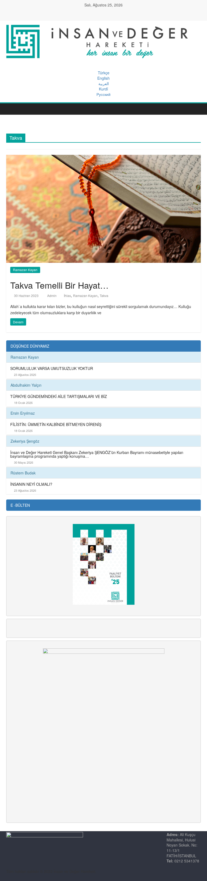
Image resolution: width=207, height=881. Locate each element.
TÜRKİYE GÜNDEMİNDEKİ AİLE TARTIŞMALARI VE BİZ (58, 396)
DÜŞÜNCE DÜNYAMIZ (30, 346)
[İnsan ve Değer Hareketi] (11, 109)
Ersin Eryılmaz (23, 413)
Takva (104, 295)
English (103, 78)
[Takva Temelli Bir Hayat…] (103, 208)
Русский (103, 94)
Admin (52, 295)
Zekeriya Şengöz (25, 441)
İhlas (67, 295)
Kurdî (103, 89)
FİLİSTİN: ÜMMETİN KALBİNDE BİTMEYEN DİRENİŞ (55, 424)
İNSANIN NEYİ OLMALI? (31, 484)
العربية (103, 83)
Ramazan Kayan (25, 269)
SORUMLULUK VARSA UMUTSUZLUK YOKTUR (51, 368)
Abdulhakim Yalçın (26, 385)
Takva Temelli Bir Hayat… (59, 285)
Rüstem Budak (23, 473)
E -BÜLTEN (20, 505)
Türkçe (103, 72)
